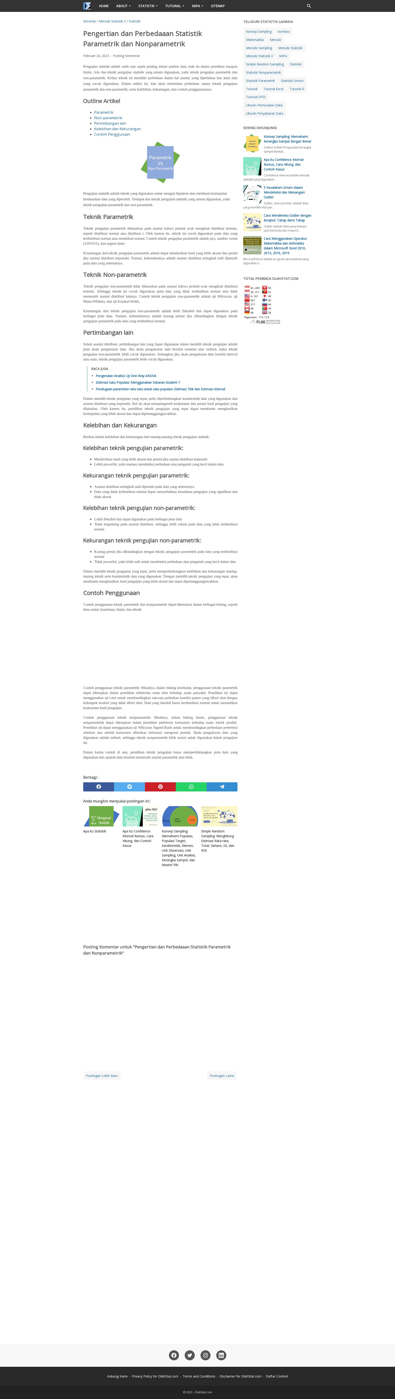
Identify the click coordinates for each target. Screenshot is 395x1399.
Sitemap (218, 6)
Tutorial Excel (273, 89)
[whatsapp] (191, 786)
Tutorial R (297, 89)
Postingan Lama (222, 1075)
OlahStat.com (203, 1392)
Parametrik (103, 112)
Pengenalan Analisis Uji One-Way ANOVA (126, 376)
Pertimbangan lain (110, 123)
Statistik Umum (292, 80)
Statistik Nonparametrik (263, 72)
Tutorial (173, 6)
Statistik (146, 6)
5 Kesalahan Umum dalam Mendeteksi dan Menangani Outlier (284, 192)
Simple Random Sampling (265, 64)
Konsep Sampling (259, 31)
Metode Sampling (259, 48)
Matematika (255, 40)
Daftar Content (277, 1376)
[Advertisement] (160, 648)
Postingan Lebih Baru (102, 1075)
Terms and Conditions (199, 1376)
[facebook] (98, 786)
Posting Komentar (126, 56)
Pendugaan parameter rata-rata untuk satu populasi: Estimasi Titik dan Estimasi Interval (160, 389)
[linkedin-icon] (221, 1355)
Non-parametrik (108, 117)
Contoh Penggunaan (112, 134)
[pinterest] (160, 786)
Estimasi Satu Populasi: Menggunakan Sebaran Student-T (138, 382)
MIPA (196, 6)
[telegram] (222, 786)
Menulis (275, 40)
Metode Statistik (290, 48)
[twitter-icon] (190, 1355)
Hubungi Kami (117, 1376)
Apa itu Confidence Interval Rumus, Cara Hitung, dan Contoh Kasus (284, 164)
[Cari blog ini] (309, 6)
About (122, 6)
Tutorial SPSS (256, 97)
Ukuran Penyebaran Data (264, 113)
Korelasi (284, 31)
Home (104, 6)
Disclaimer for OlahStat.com (241, 1376)
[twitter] (129, 786)
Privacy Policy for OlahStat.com (155, 1376)
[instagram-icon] (205, 1355)
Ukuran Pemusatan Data (264, 105)
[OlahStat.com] (87, 6)
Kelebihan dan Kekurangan (117, 128)
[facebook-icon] (174, 1355)
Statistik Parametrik (260, 80)
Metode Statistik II (259, 56)
